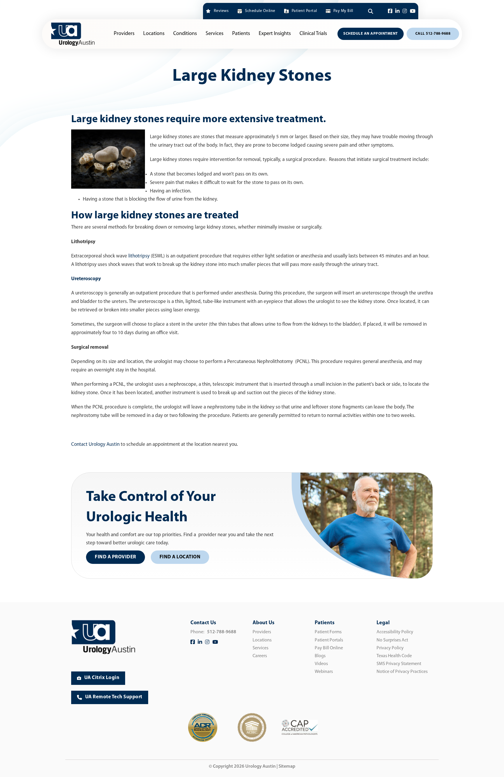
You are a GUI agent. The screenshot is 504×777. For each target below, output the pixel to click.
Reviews (221, 11)
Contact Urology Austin (95, 444)
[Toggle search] (370, 11)
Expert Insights (275, 33)
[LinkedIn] (397, 11)
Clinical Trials (313, 33)
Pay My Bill (343, 11)
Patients (241, 33)
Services (214, 33)
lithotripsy (139, 256)
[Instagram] (404, 11)
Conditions (185, 33)
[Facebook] (390, 11)
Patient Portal (304, 11)
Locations (153, 33)
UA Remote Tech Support (113, 696)
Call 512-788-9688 (433, 34)
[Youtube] (412, 11)
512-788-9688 (221, 632)
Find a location (180, 557)
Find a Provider (115, 557)
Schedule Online (260, 11)
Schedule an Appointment (370, 34)
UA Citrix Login (102, 677)
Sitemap (287, 766)
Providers (124, 33)
